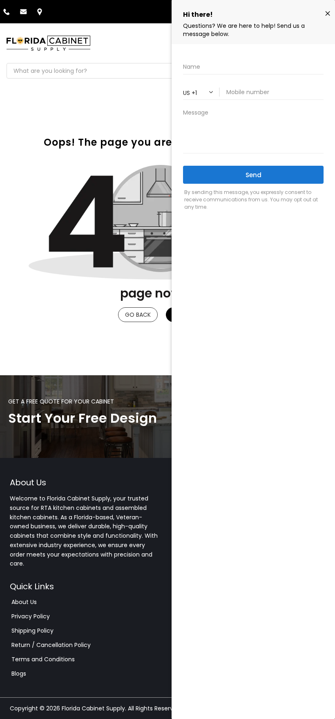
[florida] (48, 43)
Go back (138, 315)
